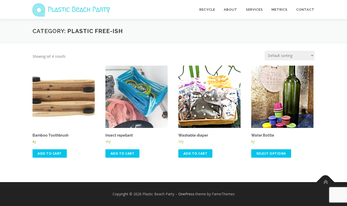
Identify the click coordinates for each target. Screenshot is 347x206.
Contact (305, 9)
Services (254, 9)
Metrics (280, 9)
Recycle (207, 9)
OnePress (186, 194)
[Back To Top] (326, 182)
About (230, 9)
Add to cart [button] (50, 153)
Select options (271, 153)
